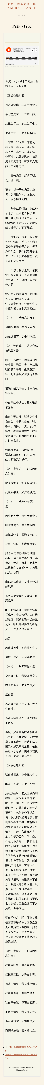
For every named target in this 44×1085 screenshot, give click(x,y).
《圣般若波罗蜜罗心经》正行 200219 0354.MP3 (22, 66)
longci (6, 66)
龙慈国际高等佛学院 (22, 3)
